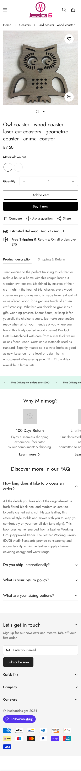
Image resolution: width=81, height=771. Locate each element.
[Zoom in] (69, 97)
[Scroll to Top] (73, 749)
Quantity (9, 181)
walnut (8, 167)
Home (7, 25)
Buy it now (40, 206)
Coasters (25, 25)
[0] (73, 10)
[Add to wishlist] (69, 39)
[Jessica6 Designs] (40, 10)
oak (18, 167)
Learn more (27, 454)
